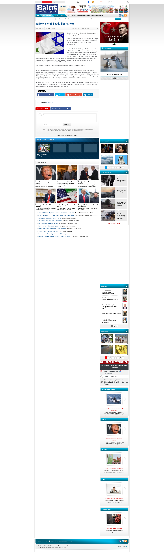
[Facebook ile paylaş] (120, 15)
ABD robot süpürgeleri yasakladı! (48, 223)
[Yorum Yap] (83, 28)
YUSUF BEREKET (108, 291)
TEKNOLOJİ (105, 479)
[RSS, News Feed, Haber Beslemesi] (125, 15)
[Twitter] (40, 28)
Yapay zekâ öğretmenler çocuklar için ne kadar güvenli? (114, 501)
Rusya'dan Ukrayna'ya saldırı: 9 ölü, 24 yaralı (52, 228)
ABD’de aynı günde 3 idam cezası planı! (50, 220)
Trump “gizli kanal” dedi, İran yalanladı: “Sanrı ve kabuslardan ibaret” (45, 207)
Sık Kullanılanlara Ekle (62, 541)
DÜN (109, 223)
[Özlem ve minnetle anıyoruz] (121, 149)
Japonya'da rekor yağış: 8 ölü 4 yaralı (49, 218)
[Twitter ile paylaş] (122, 15)
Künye (46, 541)
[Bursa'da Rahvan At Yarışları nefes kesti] (121, 339)
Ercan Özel (108, 305)
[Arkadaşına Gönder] (85, 28)
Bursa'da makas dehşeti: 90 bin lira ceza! (121, 203)
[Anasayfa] (38, 15)
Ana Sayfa (38, 2)
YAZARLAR (104, 286)
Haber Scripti (121, 546)
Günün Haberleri (47, 2)
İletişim (52, 541)
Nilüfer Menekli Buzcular (109, 299)
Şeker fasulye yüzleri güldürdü (114, 74)
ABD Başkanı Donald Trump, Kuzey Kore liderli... (88, 207)
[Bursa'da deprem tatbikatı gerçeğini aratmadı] (107, 149)
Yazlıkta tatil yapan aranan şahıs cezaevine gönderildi (121, 216)
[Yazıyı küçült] (92, 28)
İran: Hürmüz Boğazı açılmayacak (48, 226)
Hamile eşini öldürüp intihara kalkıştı (82, 15)
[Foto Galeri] (47, 15)
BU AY (118, 223)
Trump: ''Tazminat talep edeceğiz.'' (48, 231)
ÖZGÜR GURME (106, 509)
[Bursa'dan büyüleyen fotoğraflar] (107, 160)
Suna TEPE (112, 312)
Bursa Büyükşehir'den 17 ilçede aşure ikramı (43, 155)
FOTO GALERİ (105, 141)
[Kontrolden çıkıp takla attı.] (107, 350)
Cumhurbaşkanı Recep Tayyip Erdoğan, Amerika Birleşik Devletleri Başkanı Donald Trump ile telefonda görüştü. (88, 184)
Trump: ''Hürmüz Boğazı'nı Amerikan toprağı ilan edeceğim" (56, 212)
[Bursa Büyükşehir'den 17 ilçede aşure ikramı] (107, 339)
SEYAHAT (104, 449)
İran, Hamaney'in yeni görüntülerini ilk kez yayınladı (53, 234)
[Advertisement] (147, 18)
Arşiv (54, 2)
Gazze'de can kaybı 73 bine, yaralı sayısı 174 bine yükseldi (56, 215)
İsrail (47, 102)
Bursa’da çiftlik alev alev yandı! (121, 191)
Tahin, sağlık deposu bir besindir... (114, 529)
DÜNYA (104, 419)
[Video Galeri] (59, 15)
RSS (71, 541)
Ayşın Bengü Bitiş (107, 320)
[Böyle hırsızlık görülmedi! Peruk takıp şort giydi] (121, 350)
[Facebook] (37, 28)
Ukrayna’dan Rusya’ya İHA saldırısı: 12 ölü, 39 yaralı (54, 236)
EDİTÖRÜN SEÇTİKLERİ (108, 389)
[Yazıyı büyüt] (96, 28)
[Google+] (42, 28)
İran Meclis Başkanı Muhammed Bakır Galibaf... (66, 184)
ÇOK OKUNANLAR (106, 172)
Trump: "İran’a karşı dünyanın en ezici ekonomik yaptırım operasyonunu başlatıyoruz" (45, 184)
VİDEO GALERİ (105, 331)
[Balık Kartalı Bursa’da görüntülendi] (121, 160)
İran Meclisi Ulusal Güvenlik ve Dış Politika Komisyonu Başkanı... (66, 207)
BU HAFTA (114, 223)
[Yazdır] (88, 28)
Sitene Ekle (60, 2)
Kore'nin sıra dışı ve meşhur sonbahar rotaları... (114, 470)
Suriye (51, 102)
